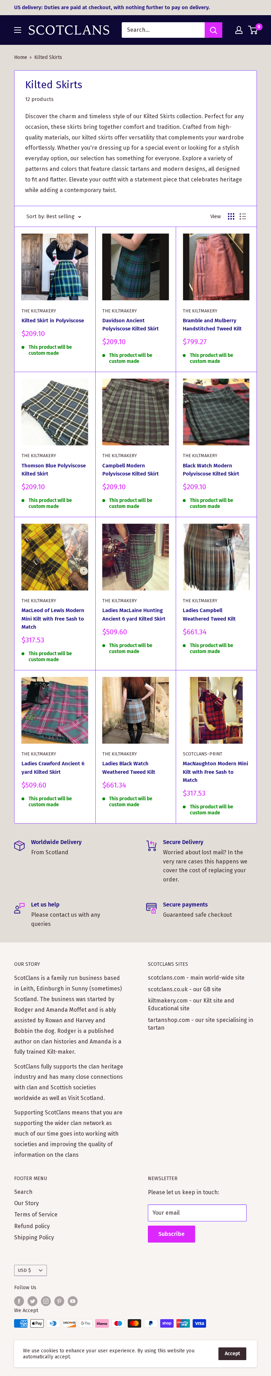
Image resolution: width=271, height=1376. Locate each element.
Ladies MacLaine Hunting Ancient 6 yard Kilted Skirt (133, 614)
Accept (232, 1354)
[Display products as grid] (231, 216)
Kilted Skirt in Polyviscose (53, 320)
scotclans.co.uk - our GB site (184, 989)
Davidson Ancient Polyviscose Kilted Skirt (130, 324)
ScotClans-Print (202, 753)
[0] (253, 30)
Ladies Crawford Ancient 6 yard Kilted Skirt (53, 767)
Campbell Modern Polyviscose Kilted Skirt (130, 469)
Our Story (26, 1203)
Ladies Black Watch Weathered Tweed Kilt (128, 767)
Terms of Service (36, 1214)
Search (23, 1192)
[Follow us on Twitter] (32, 1301)
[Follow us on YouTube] (73, 1301)
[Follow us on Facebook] (19, 1301)
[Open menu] (17, 30)
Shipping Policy (34, 1237)
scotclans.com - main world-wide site (196, 977)
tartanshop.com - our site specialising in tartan (200, 1024)
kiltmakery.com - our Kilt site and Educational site (191, 1004)
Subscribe (171, 1234)
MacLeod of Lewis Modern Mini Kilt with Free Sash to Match (53, 618)
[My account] (238, 30)
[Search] (213, 30)
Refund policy (32, 1226)
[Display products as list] (243, 216)
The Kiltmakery (39, 310)
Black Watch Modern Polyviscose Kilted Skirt (211, 469)
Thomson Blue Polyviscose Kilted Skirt (54, 469)
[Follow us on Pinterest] (59, 1301)
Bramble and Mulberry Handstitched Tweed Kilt (212, 324)
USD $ (24, 1270)
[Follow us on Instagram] (46, 1301)
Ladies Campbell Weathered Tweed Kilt (209, 614)
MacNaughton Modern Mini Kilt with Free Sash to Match (215, 771)
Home (20, 57)
